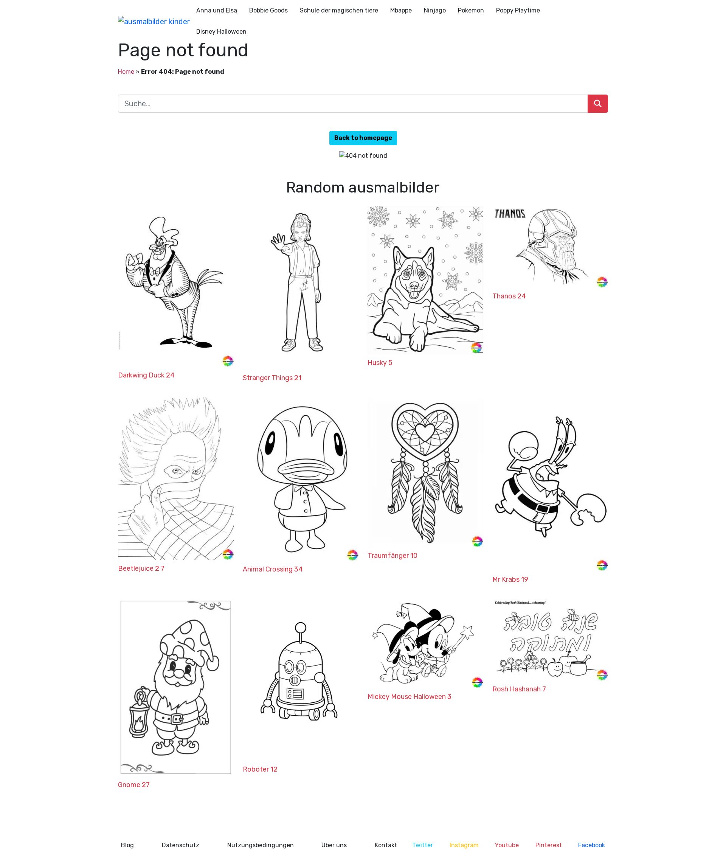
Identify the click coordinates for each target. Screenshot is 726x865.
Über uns (334, 845)
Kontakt (386, 845)
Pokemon (471, 10)
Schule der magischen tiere (339, 10)
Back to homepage (363, 137)
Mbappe (401, 10)
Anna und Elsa (216, 10)
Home (126, 71)
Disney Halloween (221, 31)
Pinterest (548, 845)
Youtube (507, 845)
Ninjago (435, 10)
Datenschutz (180, 845)
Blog (127, 845)
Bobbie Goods (268, 10)
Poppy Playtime (518, 10)
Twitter (422, 845)
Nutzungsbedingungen (260, 845)
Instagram (464, 845)
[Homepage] (154, 21)
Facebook (591, 845)
